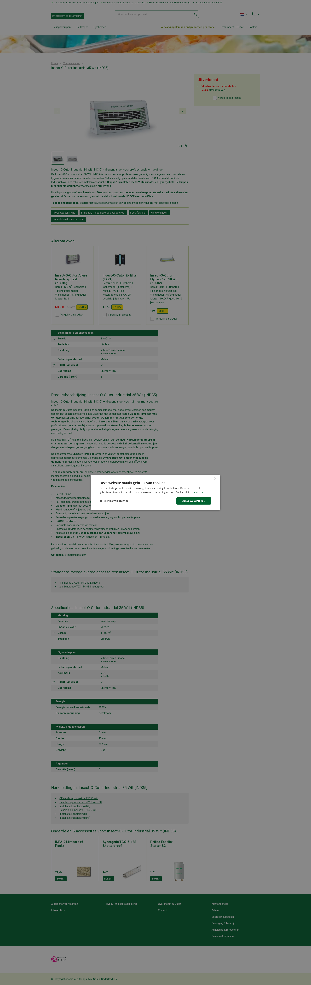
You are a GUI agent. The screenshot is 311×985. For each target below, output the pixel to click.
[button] (114, 501)
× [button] (215, 478)
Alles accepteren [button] (193, 500)
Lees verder (198, 492)
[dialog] (155, 492)
